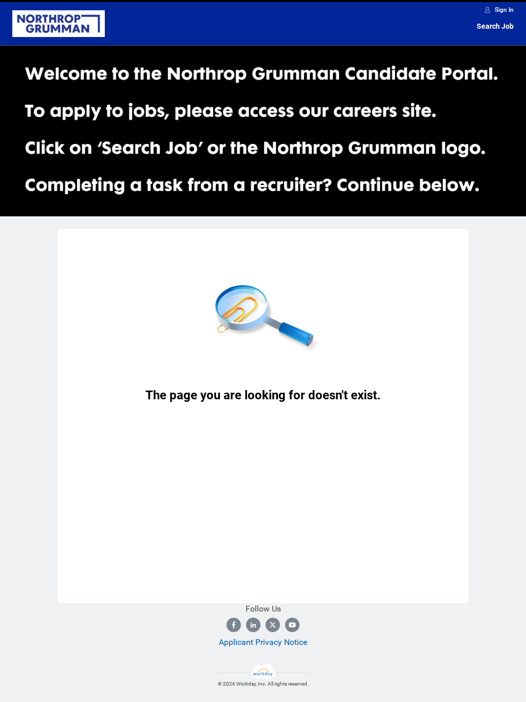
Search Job (495, 26)
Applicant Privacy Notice (263, 642)
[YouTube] (292, 625)
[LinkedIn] (253, 625)
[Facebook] (234, 625)
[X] (273, 625)
